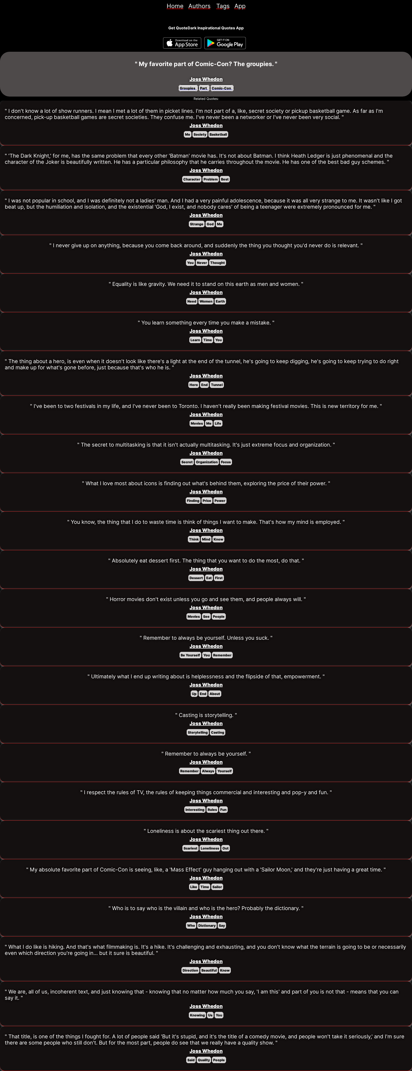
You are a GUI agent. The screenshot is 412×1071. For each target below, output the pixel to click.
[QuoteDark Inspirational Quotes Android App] (225, 43)
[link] (175, 6)
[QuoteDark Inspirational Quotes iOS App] (182, 43)
